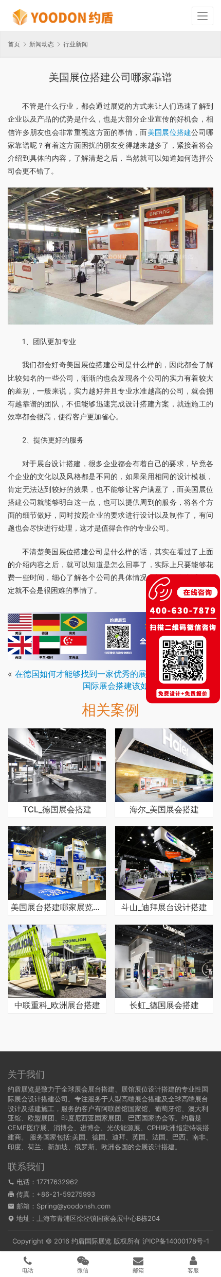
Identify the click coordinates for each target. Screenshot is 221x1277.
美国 (78, 1137)
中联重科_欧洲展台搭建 (57, 1005)
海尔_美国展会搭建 (164, 809)
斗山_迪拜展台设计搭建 (164, 907)
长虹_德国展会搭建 (164, 1005)
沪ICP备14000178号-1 (175, 1241)
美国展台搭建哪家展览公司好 (57, 907)
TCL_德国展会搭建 (57, 809)
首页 (14, 44)
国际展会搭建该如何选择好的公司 (144, 685)
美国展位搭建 (170, 132)
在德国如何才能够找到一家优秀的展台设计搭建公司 (109, 674)
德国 (98, 1137)
